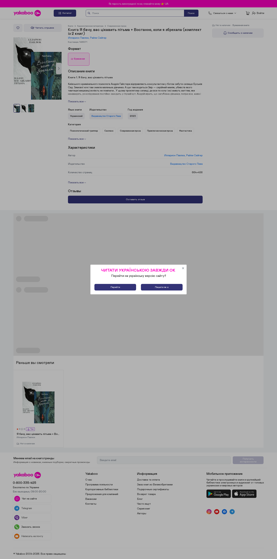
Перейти (115, 287)
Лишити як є (162, 287)
